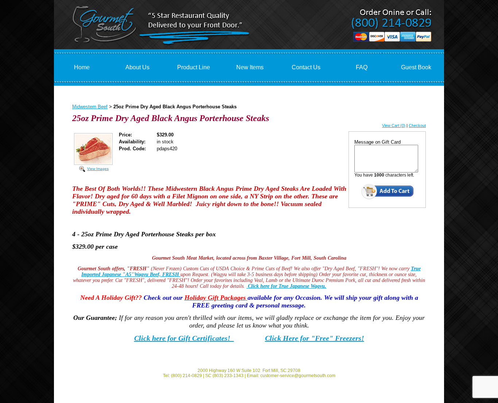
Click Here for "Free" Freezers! (314, 338)
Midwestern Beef (90, 106)
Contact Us (306, 67)
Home (82, 67)
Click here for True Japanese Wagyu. (286, 286)
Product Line (193, 67)
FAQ (361, 67)
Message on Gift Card (377, 142)
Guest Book (416, 67)
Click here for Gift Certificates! (184, 338)
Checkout (417, 125)
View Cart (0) (393, 125)
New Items (250, 67)
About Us (137, 67)
